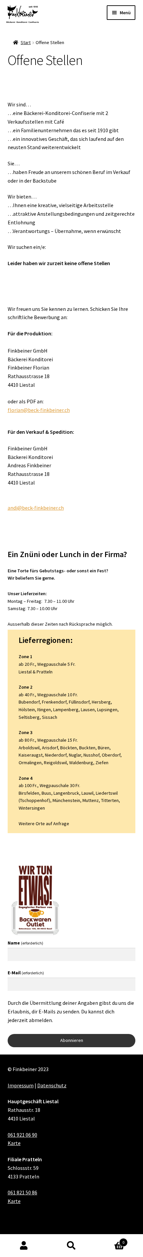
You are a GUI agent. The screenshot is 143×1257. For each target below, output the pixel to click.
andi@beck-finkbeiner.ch (36, 507)
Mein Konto (24, 1245)
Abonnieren (71, 1040)
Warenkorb (110, 1240)
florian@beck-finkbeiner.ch (39, 410)
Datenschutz (52, 1085)
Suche (71, 1245)
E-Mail (26, 973)
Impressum (21, 1085)
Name (25, 943)
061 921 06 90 (22, 1134)
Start (26, 42)
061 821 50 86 (22, 1192)
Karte (14, 1143)
